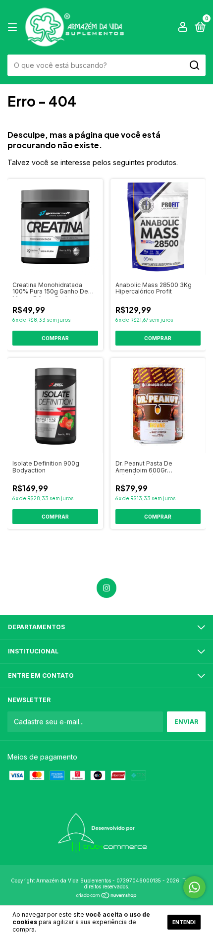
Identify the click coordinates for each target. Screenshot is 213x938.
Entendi (184, 922)
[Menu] (14, 27)
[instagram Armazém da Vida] (106, 588)
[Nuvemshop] (107, 896)
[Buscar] (194, 65)
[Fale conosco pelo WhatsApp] (194, 887)
